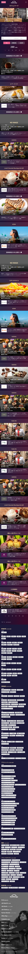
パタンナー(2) (14, 847)
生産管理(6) (4, 851)
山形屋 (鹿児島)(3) (19, 749)
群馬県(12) (14, 642)
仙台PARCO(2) (4, 695)
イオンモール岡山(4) (20, 735)
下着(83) (22, 877)
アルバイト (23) (21, 887)
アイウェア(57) (23, 872)
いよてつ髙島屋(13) (11, 741)
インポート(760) (23, 862)
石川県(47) (14, 648)
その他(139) (12, 881)
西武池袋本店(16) (20, 700)
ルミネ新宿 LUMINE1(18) (13, 702)
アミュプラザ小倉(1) (5, 747)
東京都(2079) (10, 644)
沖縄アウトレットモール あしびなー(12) (8, 838)
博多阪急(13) (12, 749)
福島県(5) (3, 638)
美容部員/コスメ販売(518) (14, 845)
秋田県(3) (18, 636)
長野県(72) (8, 650)
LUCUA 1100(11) (5, 729)
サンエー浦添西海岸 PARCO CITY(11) (8, 758)
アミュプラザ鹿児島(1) (12, 752)
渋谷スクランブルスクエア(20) (7, 708)
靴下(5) (3, 879)
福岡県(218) (4, 673)
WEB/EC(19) (4, 853)
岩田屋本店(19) (13, 747)
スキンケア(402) (4, 868)
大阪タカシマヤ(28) (5, 722)
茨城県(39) (4, 642)
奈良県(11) (4, 659)
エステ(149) (19, 868)
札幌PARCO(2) (13, 691)
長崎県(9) (14, 673)
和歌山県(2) (9, 659)
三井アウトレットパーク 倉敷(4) (7, 828)
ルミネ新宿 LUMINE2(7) (6, 704)
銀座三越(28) (4, 700)
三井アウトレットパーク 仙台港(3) (8, 770)
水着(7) (10, 877)
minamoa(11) (4, 737)
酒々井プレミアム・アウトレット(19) (8, 788)
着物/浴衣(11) (8, 879)
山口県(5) (3, 665)
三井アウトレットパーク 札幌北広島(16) (8, 766)
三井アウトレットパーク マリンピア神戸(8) (9, 818)
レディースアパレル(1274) (6, 860)
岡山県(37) (13, 663)
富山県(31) (9, 648)
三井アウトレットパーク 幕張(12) (7, 778)
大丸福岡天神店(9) (5, 749)
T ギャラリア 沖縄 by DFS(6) (20, 758)
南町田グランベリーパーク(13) (7, 793)
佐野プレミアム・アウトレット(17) (8, 784)
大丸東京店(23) (4, 702)
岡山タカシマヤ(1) (5, 733)
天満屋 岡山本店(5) (5, 735)
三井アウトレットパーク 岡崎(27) (7, 812)
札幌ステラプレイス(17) (6, 689)
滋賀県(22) (4, 657)
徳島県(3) (3, 669)
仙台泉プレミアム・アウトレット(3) (8, 772)
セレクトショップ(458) (6, 862)
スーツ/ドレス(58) (5, 864)
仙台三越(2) (10, 695)
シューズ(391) (11, 872)
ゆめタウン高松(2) (5, 743)
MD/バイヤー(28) (21, 847)
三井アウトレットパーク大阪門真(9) (8, 824)
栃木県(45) (9, 642)
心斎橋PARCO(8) (12, 729)
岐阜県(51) (14, 650)
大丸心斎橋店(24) (20, 720)
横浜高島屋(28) (4, 706)
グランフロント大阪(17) (11, 720)
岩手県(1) (8, 636)
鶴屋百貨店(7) (4, 752)
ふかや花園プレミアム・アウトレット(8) (9, 795)
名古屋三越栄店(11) (5, 714)
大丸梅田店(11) (4, 725)
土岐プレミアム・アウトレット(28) (8, 807)
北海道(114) (4, 632)
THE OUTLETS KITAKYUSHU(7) (7, 834)
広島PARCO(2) (12, 735)
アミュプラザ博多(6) (5, 754)
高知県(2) (19, 669)
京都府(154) (9, 657)
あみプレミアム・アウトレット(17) (8, 791)
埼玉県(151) (20, 642)
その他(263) (16, 853)
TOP (2, 622)
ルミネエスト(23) (14, 704)
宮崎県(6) (8, 675)
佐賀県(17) (9, 673)
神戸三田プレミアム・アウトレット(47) (8, 820)
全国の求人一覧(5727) (5, 682)
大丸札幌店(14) (20, 689)
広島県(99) (19, 663)
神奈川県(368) (16, 644)
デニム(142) (12, 866)
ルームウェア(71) (16, 877)
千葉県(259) (4, 644)
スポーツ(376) (19, 874)
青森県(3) (3, 636)
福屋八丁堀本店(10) (20, 733)
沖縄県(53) (4, 679)
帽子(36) (17, 872)
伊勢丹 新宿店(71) (22, 704)
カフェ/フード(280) (5, 881)
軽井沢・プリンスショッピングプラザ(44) (9, 805)
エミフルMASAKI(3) (19, 741)
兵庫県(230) (21, 657)
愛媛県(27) (14, 669)
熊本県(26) (20, 673)
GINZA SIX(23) (21, 706)
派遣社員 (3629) (4, 887)
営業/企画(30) (12, 849)
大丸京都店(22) (12, 722)
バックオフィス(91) (16, 851)
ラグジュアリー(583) (14, 862)
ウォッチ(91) (16, 870)
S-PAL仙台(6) (16, 695)
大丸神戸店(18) (15, 727)
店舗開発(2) (10, 851)
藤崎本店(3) (22, 695)
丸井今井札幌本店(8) (5, 691)
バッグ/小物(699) (5, 872)
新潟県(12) (4, 648)
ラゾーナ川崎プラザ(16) (13, 706)
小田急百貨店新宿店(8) (12, 700)
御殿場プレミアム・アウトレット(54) (8, 801)
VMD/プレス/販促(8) (5, 849)
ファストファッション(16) (14, 864)
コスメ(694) (17, 866)
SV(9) (3, 847)
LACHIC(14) (12, 714)
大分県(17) (4, 675)
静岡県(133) (20, 650)
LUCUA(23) (4, 720)
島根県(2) (8, 663)
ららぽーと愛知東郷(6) (6, 716)
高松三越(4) (4, 741)
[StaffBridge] (14, 2)
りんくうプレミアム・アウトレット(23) (8, 816)
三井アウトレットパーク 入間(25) (7, 786)
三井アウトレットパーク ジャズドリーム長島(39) (10, 803)
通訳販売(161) (10, 853)
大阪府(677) (15, 657)
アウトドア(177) (4, 877)
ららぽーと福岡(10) (21, 752)
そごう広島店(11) (13, 733)
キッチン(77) (13, 874)
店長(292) (22, 845)
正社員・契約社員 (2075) (13, 887)
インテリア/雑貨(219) (5, 874)
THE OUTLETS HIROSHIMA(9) (19, 828)
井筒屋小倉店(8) (20, 747)
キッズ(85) (4, 870)
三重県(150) (10, 652)
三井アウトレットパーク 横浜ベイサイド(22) (9, 780)
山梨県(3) (3, 650)
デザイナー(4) (7, 847)
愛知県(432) (4, 652)
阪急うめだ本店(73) (20, 722)
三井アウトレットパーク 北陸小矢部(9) (8, 809)
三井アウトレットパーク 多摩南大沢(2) (8, 776)
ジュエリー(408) (10, 870)
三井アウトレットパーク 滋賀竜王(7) (8, 822)
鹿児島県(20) (14, 675)
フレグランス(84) (12, 868)
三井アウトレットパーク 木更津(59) (8, 782)
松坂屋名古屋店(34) (18, 712)
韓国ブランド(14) (5, 866)
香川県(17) (8, 669)
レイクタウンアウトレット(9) (20, 784)
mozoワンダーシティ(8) (20, 714)
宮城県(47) (13, 636)
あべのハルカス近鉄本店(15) (7, 727)
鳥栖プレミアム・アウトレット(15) (8, 832)
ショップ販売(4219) (5, 845)
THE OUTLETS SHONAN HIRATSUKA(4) (8, 797)
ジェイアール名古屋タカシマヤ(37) (8, 712)
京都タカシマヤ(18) (12, 725)
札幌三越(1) (14, 689)
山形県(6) (23, 636)
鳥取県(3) (3, 663)
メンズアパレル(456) (15, 860)
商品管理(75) (19, 849)
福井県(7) (19, 648)
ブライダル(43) (15, 879)
